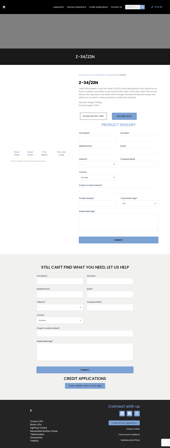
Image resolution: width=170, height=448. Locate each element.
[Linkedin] (122, 413)
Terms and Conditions (129, 434)
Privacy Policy (133, 429)
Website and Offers (130, 440)
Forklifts (34, 441)
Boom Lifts (91, 75)
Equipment (58, 7)
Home (81, 75)
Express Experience (76, 7)
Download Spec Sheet (93, 116)
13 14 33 (158, 7)
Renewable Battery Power (44, 431)
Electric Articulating (106, 75)
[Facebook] (129, 413)
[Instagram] (137, 413)
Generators (36, 437)
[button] (124, 116)
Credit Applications (98, 7)
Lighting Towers (38, 428)
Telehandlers (37, 434)
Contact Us (116, 7)
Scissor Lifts (36, 421)
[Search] (142, 7)
